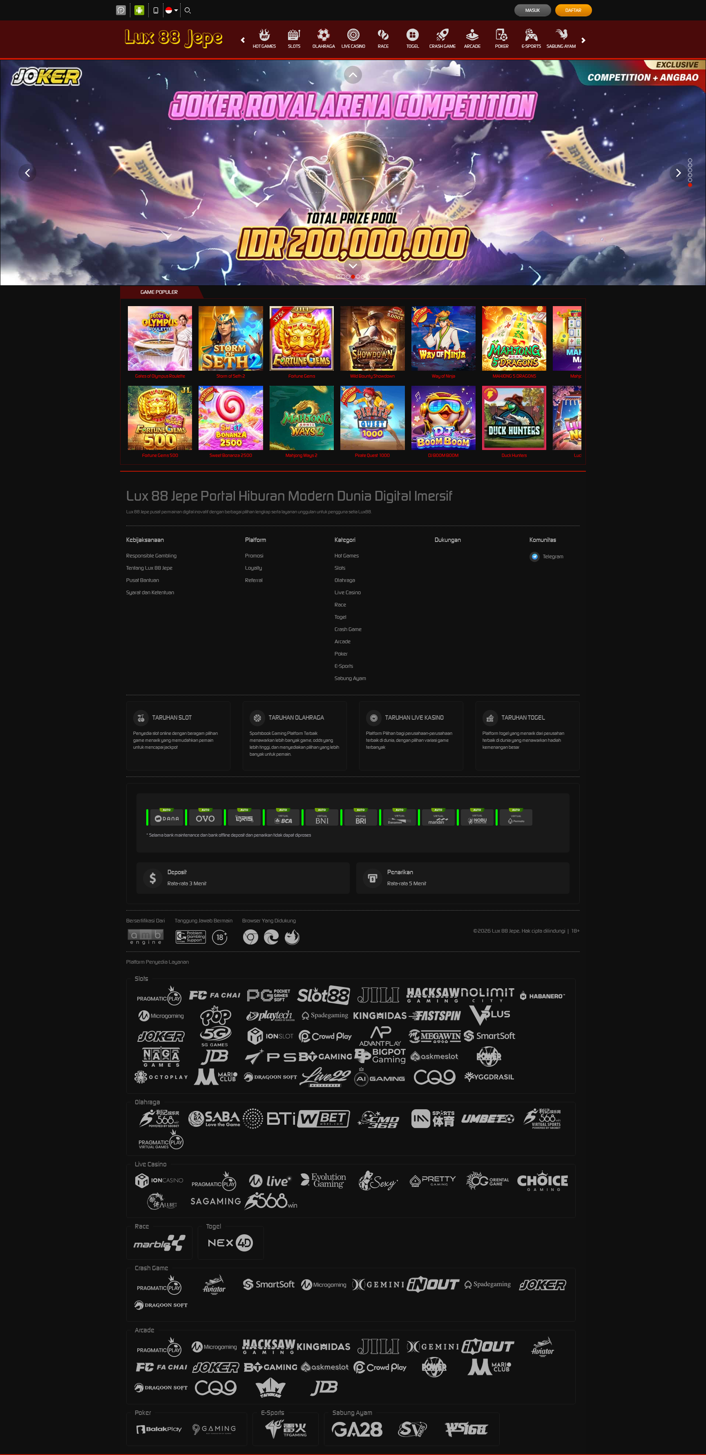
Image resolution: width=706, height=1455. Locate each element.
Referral (254, 580)
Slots (294, 46)
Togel (413, 46)
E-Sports (531, 46)
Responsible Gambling (151, 555)
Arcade (472, 46)
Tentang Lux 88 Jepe (149, 567)
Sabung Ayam (561, 46)
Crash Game (442, 46)
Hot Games (264, 46)
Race (383, 46)
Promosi (254, 555)
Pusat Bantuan (142, 580)
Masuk (532, 10)
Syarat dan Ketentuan (150, 592)
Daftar (573, 10)
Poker (502, 46)
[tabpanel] (353, 173)
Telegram (553, 556)
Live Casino (353, 46)
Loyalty (253, 567)
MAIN (165, 338)
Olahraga (324, 46)
